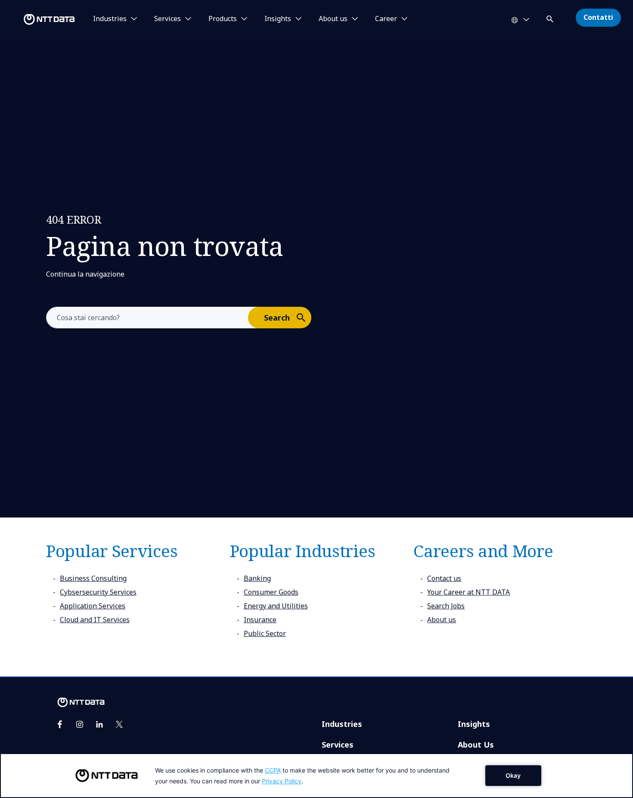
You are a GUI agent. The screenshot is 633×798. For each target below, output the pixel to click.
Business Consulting (93, 578)
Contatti (598, 17)
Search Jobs (446, 606)
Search (277, 317)
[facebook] (60, 724)
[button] (550, 17)
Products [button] (222, 19)
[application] (316, 775)
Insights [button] (277, 19)
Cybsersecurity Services (98, 592)
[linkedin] (99, 724)
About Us (476, 744)
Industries (342, 724)
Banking (257, 578)
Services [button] (167, 19)
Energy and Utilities (276, 606)
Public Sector (265, 633)
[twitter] (119, 724)
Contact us (444, 578)
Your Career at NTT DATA (468, 592)
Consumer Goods (271, 592)
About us (441, 619)
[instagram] (79, 724)
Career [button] (386, 19)
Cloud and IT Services (95, 619)
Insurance (260, 619)
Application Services (92, 606)
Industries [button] (110, 19)
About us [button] (333, 19)
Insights (474, 724)
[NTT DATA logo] (39, 19)
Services (338, 744)
